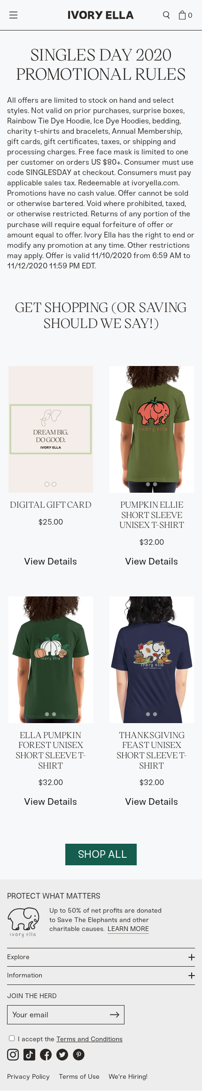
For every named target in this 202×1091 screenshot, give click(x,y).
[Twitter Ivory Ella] (62, 1054)
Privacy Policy (28, 1077)
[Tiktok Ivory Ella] (29, 1054)
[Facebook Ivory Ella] (46, 1054)
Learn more (128, 929)
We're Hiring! (128, 1077)
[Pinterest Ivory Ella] (79, 1054)
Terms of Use (79, 1077)
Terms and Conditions (89, 1039)
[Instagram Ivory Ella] (13, 1054)
